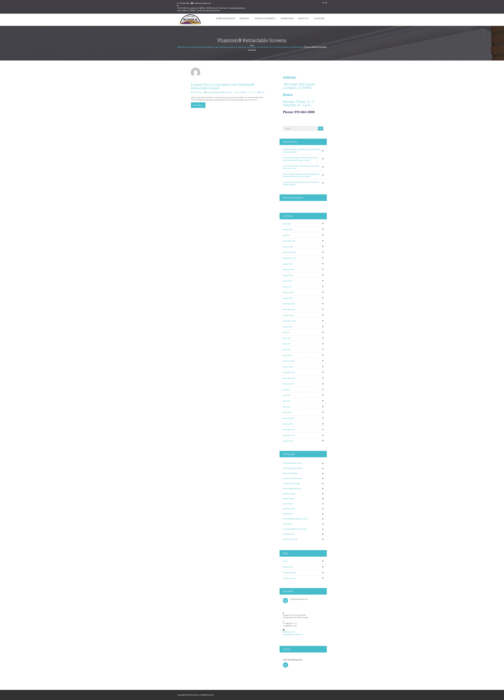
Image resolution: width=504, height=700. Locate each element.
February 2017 (288, 292)
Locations (319, 18)
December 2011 (289, 429)
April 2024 (286, 224)
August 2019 (287, 264)
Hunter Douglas (289, 493)
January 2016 (288, 367)
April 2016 (286, 349)
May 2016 (286, 344)
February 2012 (288, 418)
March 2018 (287, 281)
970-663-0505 (185, 3)
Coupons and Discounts (292, 478)
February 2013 (288, 384)
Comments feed (289, 572)
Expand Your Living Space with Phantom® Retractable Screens (222, 86)
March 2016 (287, 355)
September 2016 (289, 321)
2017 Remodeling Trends (292, 468)
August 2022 (287, 229)
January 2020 (288, 246)
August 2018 (287, 275)
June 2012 (286, 395)
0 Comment (242, 92)
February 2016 (288, 361)
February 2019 (288, 269)
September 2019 (289, 258)
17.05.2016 (197, 92)
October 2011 (288, 441)
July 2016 (286, 332)
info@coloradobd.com (202, 3)
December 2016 (289, 304)
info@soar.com (289, 632)
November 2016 (289, 309)
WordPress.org (289, 578)
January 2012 (288, 424)
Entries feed (288, 567)
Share (261, 92)
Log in (285, 561)
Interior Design (289, 498)
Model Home (288, 514)
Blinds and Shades (290, 473)
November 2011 (289, 435)
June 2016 (286, 338)
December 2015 (289, 372)
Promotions (287, 18)
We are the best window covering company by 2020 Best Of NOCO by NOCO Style (301, 175)
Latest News (288, 503)
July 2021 (286, 235)
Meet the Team (289, 508)
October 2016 (288, 315)
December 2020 (289, 241)
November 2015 (289, 378)
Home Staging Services (292, 488)
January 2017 (288, 298)
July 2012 (286, 389)
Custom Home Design (291, 483)
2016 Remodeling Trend (292, 463)
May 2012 (286, 401)
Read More (198, 105)
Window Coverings (264, 18)
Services (244, 18)
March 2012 (287, 412)
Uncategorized (289, 534)
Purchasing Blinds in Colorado (295, 529)
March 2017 (287, 286)
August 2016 (287, 327)
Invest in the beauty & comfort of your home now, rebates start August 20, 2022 (300, 158)
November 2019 (289, 252)
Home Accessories (225, 18)
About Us (303, 18)
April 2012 (286, 407)
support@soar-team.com (293, 634)
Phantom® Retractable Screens (219, 92)
